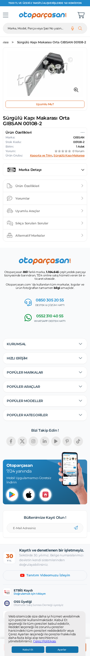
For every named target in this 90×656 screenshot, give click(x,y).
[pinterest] (67, 441)
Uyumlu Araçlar (27, 211)
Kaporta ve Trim (41, 155)
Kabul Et (28, 649)
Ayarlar (62, 649)
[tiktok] (78, 441)
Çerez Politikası (44, 641)
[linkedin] (44, 441)
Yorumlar (22, 198)
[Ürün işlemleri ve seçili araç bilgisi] (82, 132)
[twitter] (22, 441)
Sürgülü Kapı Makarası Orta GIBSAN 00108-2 (51, 42)
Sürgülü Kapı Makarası (69, 155)
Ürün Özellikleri (27, 186)
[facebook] (11, 441)
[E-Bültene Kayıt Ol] (76, 528)
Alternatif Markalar (30, 235)
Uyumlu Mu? (45, 104)
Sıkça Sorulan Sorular (31, 223)
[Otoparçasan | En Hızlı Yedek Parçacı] (43, 15)
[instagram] (33, 441)
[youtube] (56, 441)
